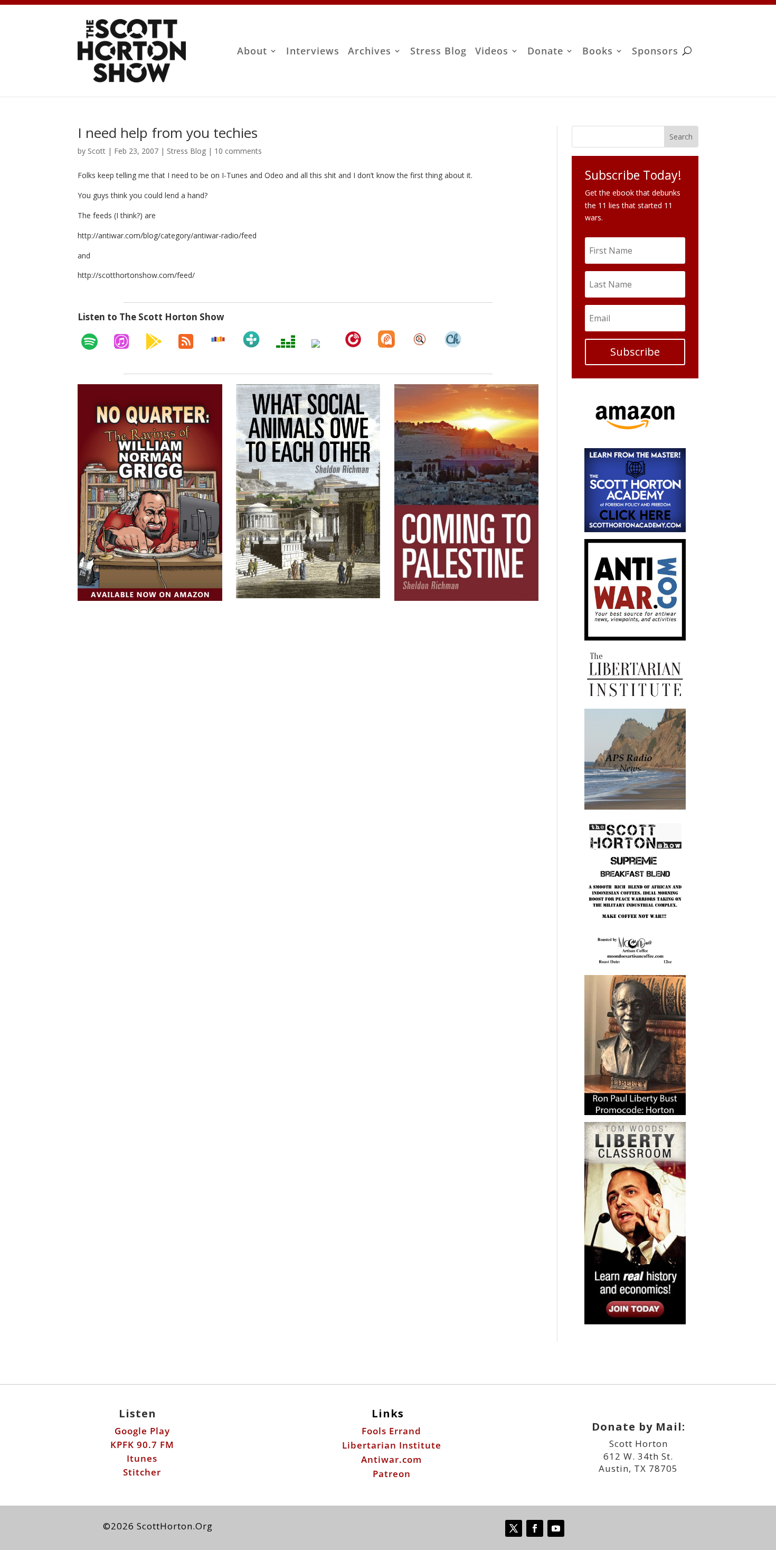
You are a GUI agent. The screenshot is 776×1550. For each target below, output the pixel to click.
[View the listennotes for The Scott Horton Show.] (420, 339)
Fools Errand (391, 1431)
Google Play (142, 1431)
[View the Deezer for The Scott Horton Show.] (285, 341)
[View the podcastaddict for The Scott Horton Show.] (386, 339)
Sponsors (655, 52)
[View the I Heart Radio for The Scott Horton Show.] (320, 343)
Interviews (312, 52)
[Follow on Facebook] (534, 1528)
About (252, 52)
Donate (545, 52)
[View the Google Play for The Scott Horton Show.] (153, 341)
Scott (97, 151)
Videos (491, 52)
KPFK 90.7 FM (142, 1444)
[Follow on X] (513, 1528)
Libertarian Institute (391, 1445)
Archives (369, 52)
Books (597, 52)
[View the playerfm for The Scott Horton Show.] (353, 339)
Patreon (392, 1474)
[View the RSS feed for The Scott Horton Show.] (186, 341)
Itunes (142, 1458)
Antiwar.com (391, 1459)
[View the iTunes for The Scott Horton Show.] (121, 341)
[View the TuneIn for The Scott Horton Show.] (251, 339)
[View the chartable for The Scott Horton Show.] (453, 339)
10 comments (238, 151)
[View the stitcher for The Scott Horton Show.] (218, 339)
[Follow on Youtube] (555, 1528)
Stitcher (142, 1472)
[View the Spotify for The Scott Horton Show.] (89, 341)
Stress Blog (438, 52)
